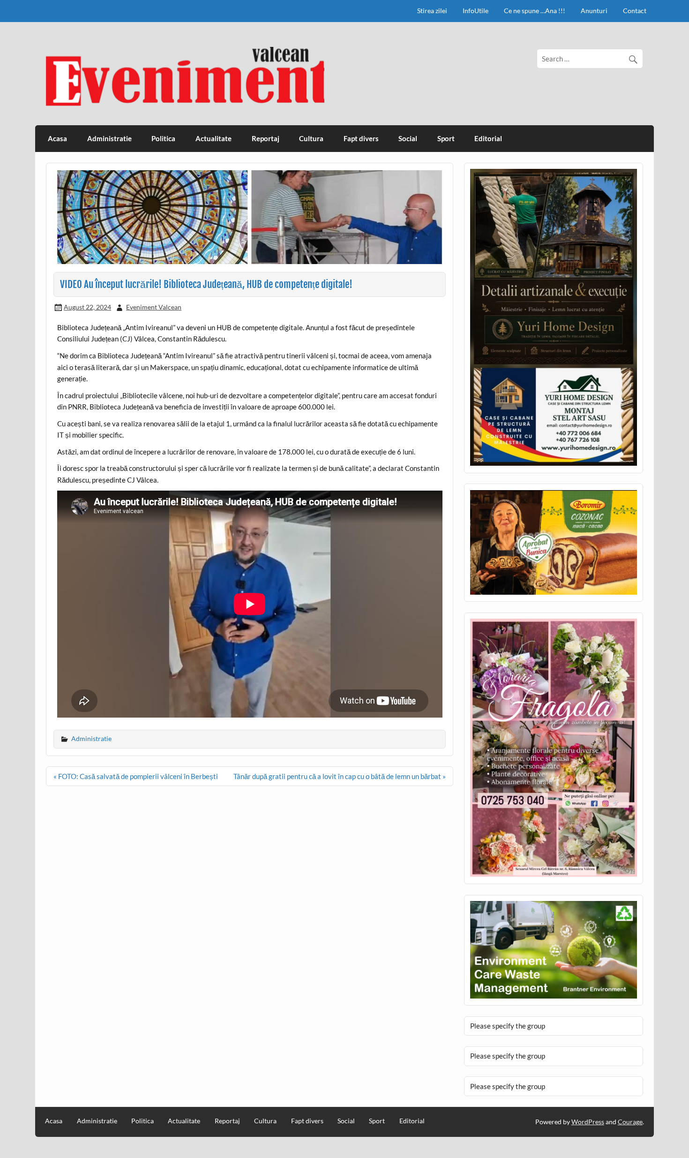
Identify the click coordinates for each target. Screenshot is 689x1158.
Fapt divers (361, 138)
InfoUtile (475, 11)
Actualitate (213, 138)
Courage (630, 1122)
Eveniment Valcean (153, 307)
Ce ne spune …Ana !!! (534, 11)
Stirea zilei (432, 11)
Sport (446, 138)
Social (407, 138)
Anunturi (594, 11)
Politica (163, 138)
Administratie (109, 138)
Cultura (311, 138)
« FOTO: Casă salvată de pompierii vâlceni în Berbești (135, 776)
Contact (634, 11)
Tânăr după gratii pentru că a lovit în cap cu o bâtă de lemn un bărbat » (339, 776)
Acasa (57, 138)
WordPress (587, 1122)
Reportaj (265, 138)
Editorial (488, 138)
